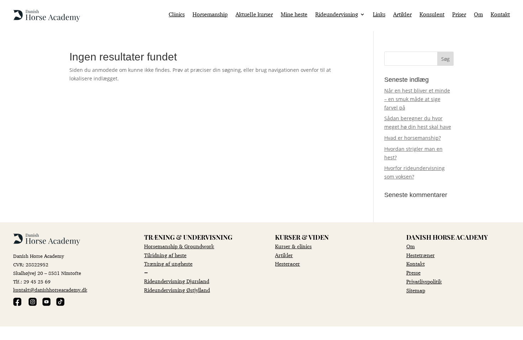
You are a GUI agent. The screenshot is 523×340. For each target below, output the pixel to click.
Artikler (402, 15)
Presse (413, 272)
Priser (459, 15)
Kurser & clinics (293, 246)
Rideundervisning (336, 15)
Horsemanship (210, 15)
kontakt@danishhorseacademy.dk (50, 290)
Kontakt (500, 15)
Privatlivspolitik (424, 281)
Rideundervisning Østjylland (177, 290)
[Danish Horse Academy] (46, 19)
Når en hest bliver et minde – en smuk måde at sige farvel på (417, 99)
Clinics (177, 15)
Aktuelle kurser (254, 15)
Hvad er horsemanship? (412, 137)
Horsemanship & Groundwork (179, 246)
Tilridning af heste (165, 255)
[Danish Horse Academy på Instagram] (32, 304)
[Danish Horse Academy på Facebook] (17, 304)
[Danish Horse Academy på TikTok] (60, 304)
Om (478, 15)
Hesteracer (287, 263)
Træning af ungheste (168, 263)
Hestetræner (420, 255)
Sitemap (415, 290)
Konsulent (431, 15)
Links (379, 15)
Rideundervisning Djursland (176, 281)
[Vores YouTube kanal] (46, 304)
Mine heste (294, 15)
